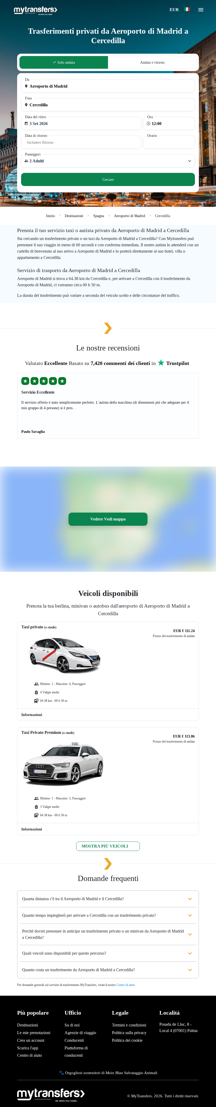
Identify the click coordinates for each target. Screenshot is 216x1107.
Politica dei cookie (127, 1040)
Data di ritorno (36, 136)
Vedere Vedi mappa (108, 519)
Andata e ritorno (152, 62)
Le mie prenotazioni (33, 1032)
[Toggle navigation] (201, 11)
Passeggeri (33, 154)
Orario (152, 136)
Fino (28, 98)
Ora (150, 117)
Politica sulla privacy (129, 1032)
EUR (175, 9)
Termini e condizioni (129, 1025)
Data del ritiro (35, 117)
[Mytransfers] (35, 10)
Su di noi (72, 1025)
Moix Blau (114, 1072)
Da (27, 80)
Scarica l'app (27, 1048)
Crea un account (30, 1040)
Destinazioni (27, 1025)
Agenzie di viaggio (80, 1032)
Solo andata (65, 62)
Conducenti (74, 1040)
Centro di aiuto (125, 985)
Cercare (108, 180)
